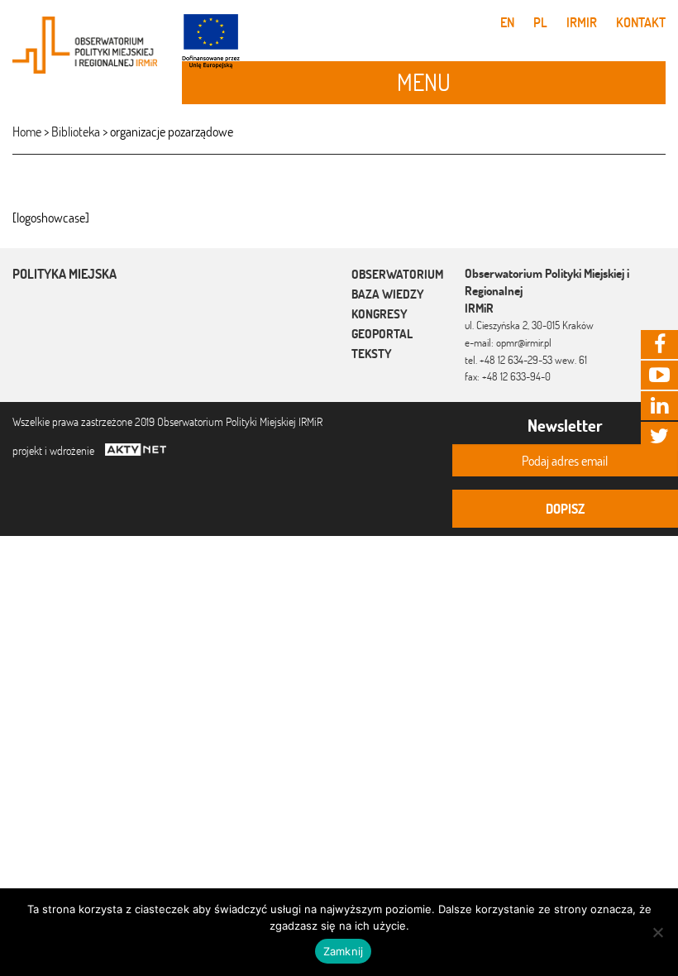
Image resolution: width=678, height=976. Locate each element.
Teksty (371, 353)
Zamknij (343, 951)
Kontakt (641, 22)
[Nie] (657, 932)
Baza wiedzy (387, 294)
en (507, 22)
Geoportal (382, 334)
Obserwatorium (397, 274)
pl (540, 22)
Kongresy (379, 314)
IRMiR (581, 22)
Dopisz (565, 508)
